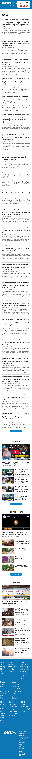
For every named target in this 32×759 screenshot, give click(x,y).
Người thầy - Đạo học (16, 689)
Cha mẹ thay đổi (15, 693)
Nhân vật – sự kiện (16, 512)
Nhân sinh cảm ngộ (24, 667)
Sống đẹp (2, 711)
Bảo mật (21, 754)
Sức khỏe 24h (12, 716)
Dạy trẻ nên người (16, 696)
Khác (3, 28)
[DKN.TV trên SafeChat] (18, 3)
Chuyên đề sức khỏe (6, 179)
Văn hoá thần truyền (24, 669)
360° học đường (15, 698)
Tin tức (23, 711)
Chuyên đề (22, 676)
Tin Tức (3, 465)
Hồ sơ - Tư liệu (11, 669)
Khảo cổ (3, 346)
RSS (20, 750)
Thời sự (17, 624)
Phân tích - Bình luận (12, 667)
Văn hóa (22, 662)
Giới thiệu (21, 748)
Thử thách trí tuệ (15, 684)
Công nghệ (23, 704)
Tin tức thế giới (11, 664)
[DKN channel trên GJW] (25, 3)
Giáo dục (14, 682)
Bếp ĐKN (2, 709)
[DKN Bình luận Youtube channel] (24, 6)
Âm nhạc (2, 684)
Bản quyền (22, 755)
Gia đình (2, 706)
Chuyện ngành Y (12, 709)
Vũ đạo (1, 698)
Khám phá (2, 713)
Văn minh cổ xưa (3, 693)
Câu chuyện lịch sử (24, 671)
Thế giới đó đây (11, 671)
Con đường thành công (17, 691)
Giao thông (2, 674)
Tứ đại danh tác (23, 674)
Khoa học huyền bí (25, 706)
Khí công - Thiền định (14, 711)
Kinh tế (1, 664)
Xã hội (1, 669)
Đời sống (4, 161)
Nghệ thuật (22, 678)
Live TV (17, 441)
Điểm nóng (17, 614)
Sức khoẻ (4, 47)
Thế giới (17, 634)
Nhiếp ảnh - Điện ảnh (4, 691)
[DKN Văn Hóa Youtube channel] (27, 6)
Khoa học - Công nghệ (7, 66)
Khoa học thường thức (26, 709)
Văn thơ (1, 696)
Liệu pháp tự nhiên (6, 271)
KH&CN (23, 702)
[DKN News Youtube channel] (21, 6)
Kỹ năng (2, 716)
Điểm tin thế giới (5, 605)
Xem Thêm (16, 431)
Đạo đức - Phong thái (24, 664)
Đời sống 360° (3, 704)
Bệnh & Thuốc (12, 704)
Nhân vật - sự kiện (6, 536)
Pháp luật (2, 671)
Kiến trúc (2, 689)
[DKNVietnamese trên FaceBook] (20, 3)
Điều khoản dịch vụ (22, 752)
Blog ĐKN (2, 718)
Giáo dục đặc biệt (16, 687)
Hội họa (1, 687)
